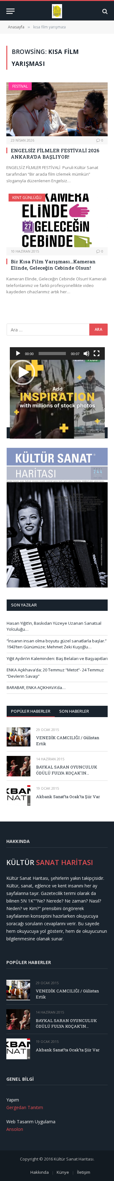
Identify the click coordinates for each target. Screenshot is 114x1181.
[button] (22, 372)
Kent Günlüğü (26, 197)
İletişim (83, 1172)
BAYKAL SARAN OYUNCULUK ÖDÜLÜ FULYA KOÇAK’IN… (66, 770)
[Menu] (10, 11)
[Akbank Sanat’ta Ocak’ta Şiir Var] (18, 795)
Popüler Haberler (30, 711)
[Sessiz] (86, 353)
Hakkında (39, 1172)
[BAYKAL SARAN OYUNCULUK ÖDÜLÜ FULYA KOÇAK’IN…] (18, 766)
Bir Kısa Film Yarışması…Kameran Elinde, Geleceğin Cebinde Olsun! (53, 264)
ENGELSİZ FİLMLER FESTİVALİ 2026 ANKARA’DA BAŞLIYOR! (55, 153)
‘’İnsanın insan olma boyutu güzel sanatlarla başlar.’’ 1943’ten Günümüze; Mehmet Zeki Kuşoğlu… (56, 644)
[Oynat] (18, 353)
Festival (20, 86)
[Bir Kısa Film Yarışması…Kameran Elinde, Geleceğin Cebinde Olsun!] (57, 220)
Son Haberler (74, 711)
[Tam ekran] (96, 353)
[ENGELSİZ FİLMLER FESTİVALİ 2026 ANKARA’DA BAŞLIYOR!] (57, 109)
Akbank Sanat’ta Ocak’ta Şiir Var (68, 796)
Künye (63, 1172)
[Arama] (104, 11)
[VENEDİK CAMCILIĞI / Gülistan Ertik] (18, 737)
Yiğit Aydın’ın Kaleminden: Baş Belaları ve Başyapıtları (57, 658)
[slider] (52, 353)
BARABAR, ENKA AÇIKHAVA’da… (36, 687)
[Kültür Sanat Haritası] (57, 11)
